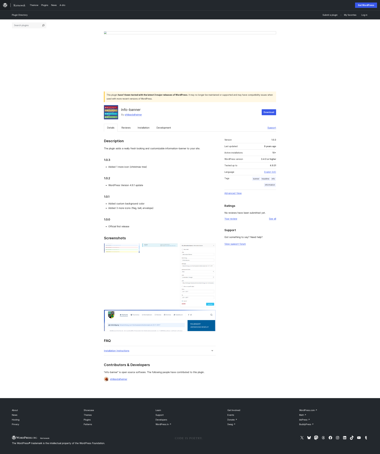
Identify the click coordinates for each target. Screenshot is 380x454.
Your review (230, 218)
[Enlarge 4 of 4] (211, 313)
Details (110, 127)
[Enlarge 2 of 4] (173, 247)
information (270, 185)
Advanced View (233, 193)
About (15, 410)
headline (265, 179)
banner (256, 179)
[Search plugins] (43, 25)
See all (272, 218)
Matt (302, 415)
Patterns (88, 424)
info (273, 179)
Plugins (87, 419)
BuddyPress (306, 424)
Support (271, 127)
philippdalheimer (133, 114)
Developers (161, 419)
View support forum (235, 243)
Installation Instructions (116, 350)
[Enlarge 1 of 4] (135, 247)
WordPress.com (308, 410)
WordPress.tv (163, 424)
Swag (231, 424)
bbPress (304, 419)
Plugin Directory (20, 15)
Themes (88, 415)
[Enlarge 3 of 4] (211, 247)
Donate (232, 419)
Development (163, 127)
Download (269, 112)
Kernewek (44, 438)
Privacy (15, 424)
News (14, 415)
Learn (158, 410)
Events (230, 415)
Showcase (89, 410)
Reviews (126, 127)
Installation (143, 127)
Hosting (15, 419)
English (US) (270, 172)
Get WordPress (366, 5)
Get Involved (233, 410)
